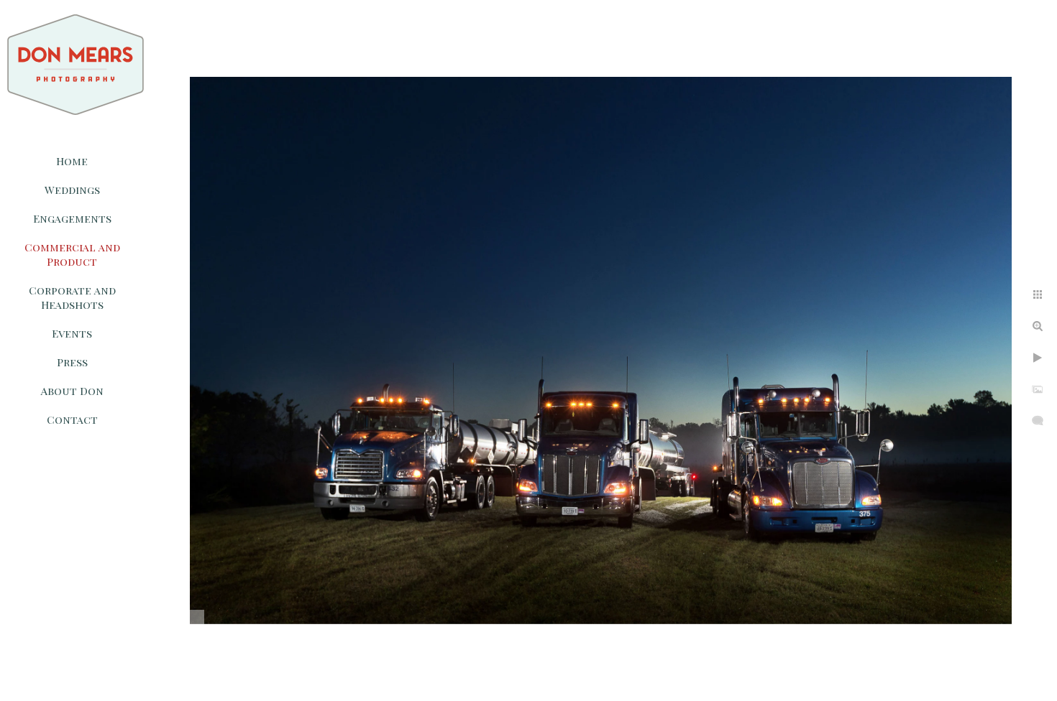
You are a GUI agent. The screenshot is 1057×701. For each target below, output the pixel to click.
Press (72, 362)
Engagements (72, 218)
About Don (72, 391)
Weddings (72, 189)
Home (72, 161)
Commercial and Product (72, 254)
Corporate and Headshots (72, 297)
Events (72, 333)
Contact (72, 419)
